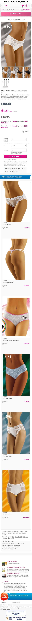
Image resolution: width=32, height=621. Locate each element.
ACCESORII (15, 531)
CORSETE (4, 534)
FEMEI (8, 9)
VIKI (24, 537)
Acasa (4, 9)
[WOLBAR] (6, 103)
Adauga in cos (16, 156)
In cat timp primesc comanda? (9, 548)
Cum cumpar (6, 606)
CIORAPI (18, 533)
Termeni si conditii (22, 606)
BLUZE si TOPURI (22, 531)
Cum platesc (12, 606)
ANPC (27, 608)
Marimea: (6, 138)
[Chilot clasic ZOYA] (16, 433)
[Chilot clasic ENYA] (16, 201)
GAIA (27, 537)
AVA (13, 537)
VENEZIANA (11, 538)
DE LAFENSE (18, 537)
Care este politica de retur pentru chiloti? (11, 545)
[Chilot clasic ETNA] (16, 375)
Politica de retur (15, 608)
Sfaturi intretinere (22, 608)
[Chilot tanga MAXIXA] (16, 259)
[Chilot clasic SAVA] (16, 491)
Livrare (17, 606)
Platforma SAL (9, 609)
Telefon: (25, 9)
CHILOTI (12, 9)
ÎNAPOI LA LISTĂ (17, 14)
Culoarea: (6, 145)
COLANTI (23, 533)
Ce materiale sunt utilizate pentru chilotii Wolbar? (13, 543)
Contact (1, 606)
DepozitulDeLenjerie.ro (16, 1)
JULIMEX (4, 538)
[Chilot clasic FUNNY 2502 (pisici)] (16, 317)
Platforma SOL (3, 609)
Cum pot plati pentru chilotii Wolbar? (10, 547)
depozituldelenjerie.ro (15, 583)
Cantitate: (6, 150)
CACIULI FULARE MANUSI (8, 533)
